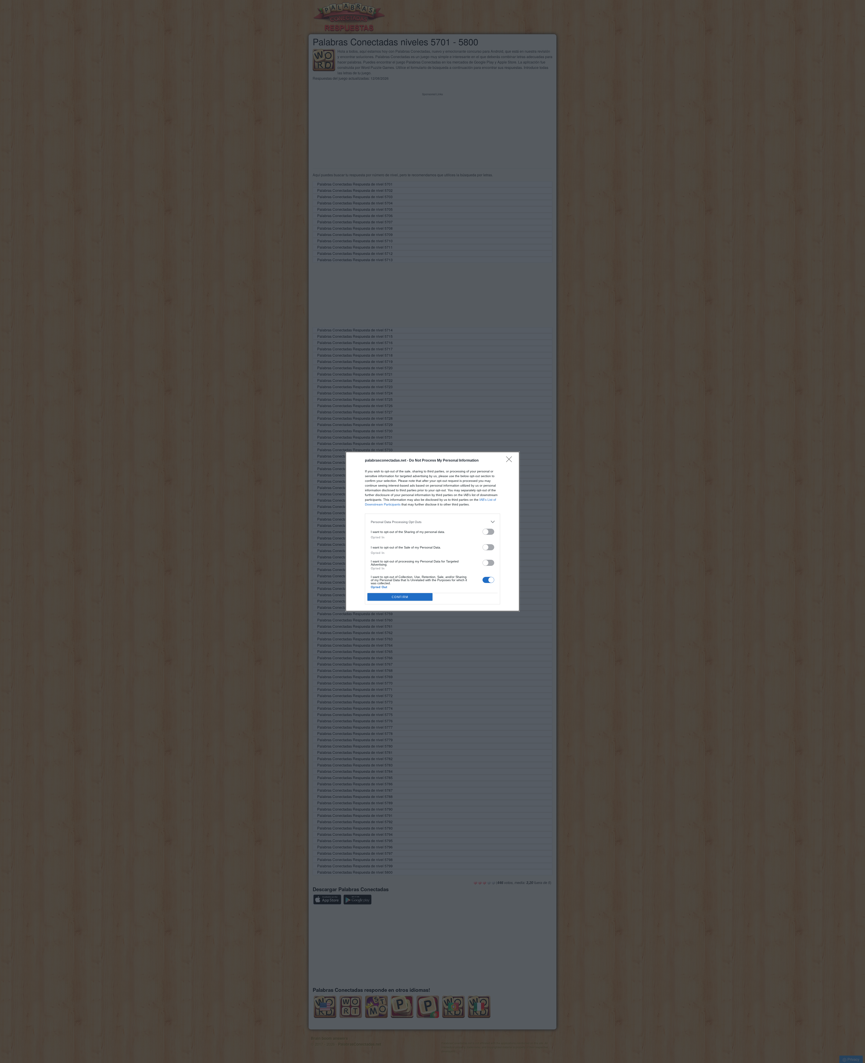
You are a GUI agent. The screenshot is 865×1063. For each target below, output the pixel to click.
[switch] (488, 532)
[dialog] (432, 531)
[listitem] (432, 521)
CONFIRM (400, 597)
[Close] (510, 460)
